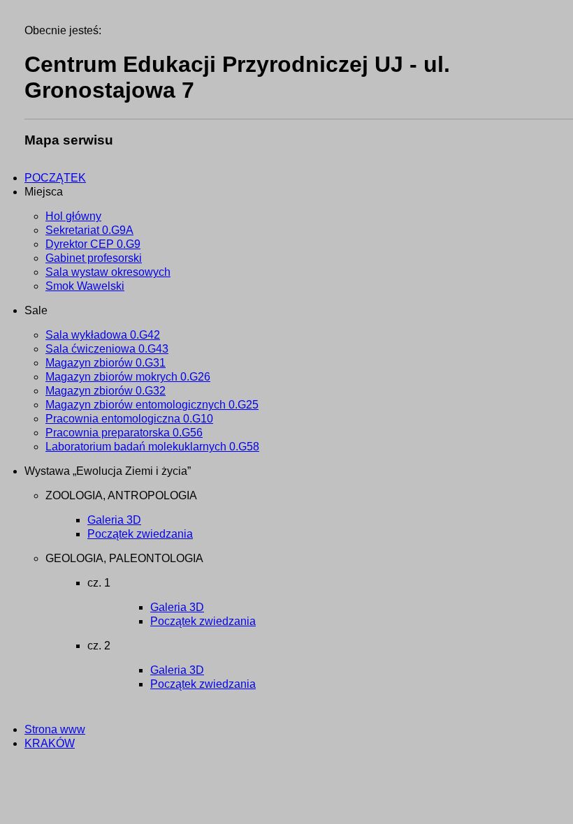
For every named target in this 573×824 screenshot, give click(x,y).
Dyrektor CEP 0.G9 (92, 244)
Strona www (54, 729)
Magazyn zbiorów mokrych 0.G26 (127, 377)
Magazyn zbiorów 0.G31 (105, 363)
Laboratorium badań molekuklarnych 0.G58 (152, 447)
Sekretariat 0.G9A (89, 230)
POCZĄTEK (55, 178)
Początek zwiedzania (140, 534)
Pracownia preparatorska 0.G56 (124, 433)
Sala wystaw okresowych (108, 272)
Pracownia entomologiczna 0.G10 (129, 419)
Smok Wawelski (84, 286)
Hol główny (73, 216)
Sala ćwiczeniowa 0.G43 (106, 349)
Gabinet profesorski (93, 258)
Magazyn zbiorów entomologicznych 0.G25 (152, 405)
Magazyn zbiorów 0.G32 (105, 391)
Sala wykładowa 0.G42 (102, 335)
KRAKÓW (49, 743)
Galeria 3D (114, 520)
